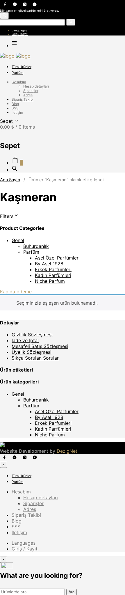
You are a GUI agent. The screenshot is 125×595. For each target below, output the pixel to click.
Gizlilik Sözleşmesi (32, 335)
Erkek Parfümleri (53, 269)
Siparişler (30, 90)
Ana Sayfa (10, 179)
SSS (15, 108)
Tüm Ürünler (21, 67)
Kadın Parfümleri (53, 275)
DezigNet (67, 451)
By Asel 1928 (49, 264)
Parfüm (17, 72)
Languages (19, 30)
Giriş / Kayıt (20, 33)
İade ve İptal (25, 340)
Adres (28, 95)
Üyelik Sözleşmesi (31, 352)
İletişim (17, 112)
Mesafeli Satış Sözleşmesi (40, 346)
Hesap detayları (36, 86)
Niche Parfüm (50, 281)
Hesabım (19, 82)
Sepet (7, 121)
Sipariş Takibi (22, 99)
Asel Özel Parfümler (56, 258)
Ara (71, 592)
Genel (18, 240)
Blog (15, 104)
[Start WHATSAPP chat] (7, 566)
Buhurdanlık (36, 246)
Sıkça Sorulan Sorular (35, 358)
